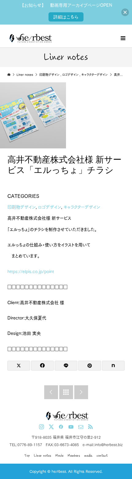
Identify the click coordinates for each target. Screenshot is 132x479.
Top (27, 455)
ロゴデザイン (49, 207)
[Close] (125, 12)
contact (102, 455)
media (88, 455)
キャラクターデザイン (82, 207)
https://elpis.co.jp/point (30, 271)
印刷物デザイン (21, 207)
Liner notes (42, 455)
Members (74, 455)
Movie (60, 455)
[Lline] (66, 366)
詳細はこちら (66, 17)
